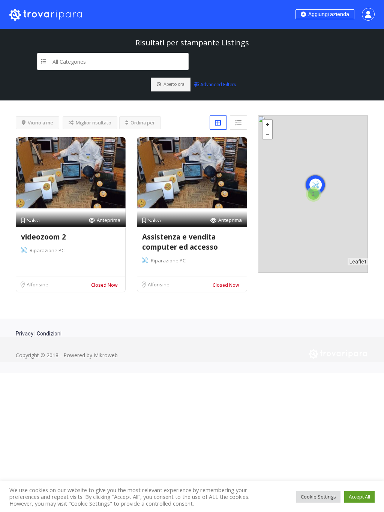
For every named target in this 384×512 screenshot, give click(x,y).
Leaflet (358, 262)
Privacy (24, 334)
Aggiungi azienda (328, 14)
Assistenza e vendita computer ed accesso (180, 242)
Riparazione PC (47, 250)
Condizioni (49, 334)
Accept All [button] (359, 496)
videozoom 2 (43, 237)
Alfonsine (37, 284)
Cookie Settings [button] (318, 496)
